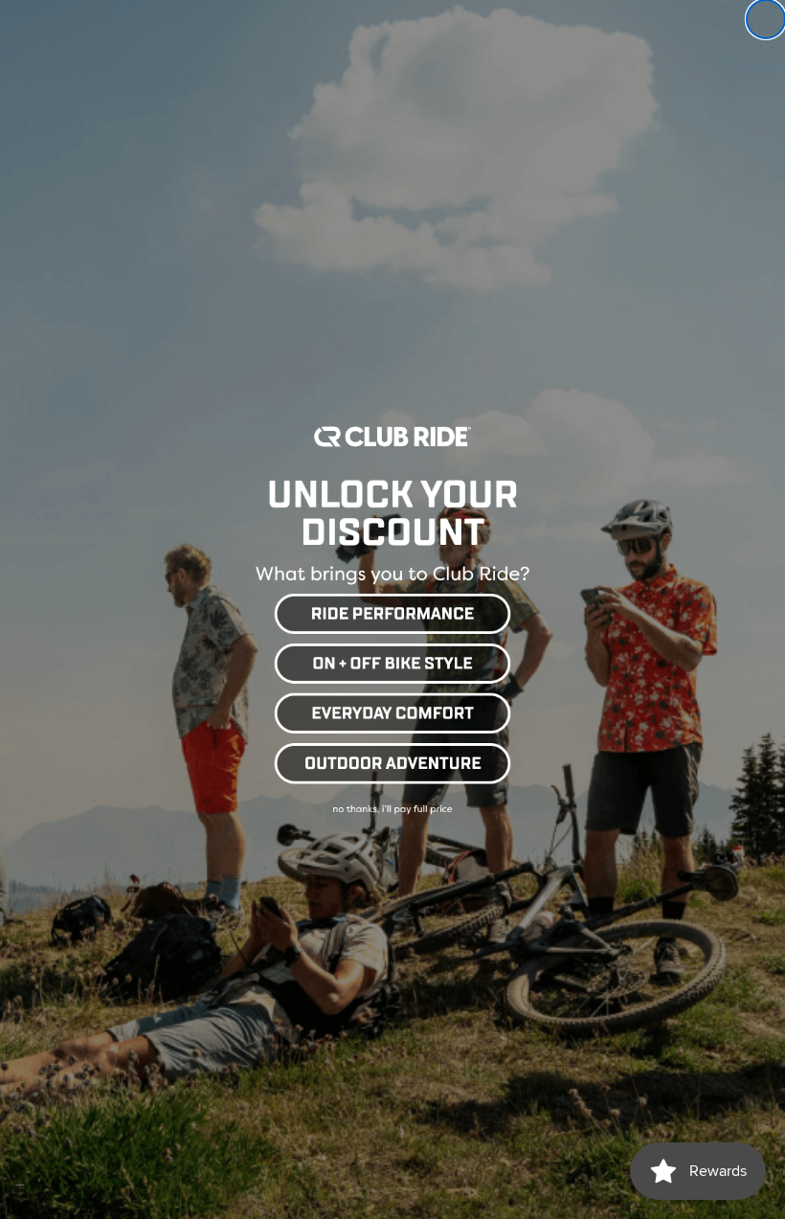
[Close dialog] (766, 19)
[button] (392, 611)
